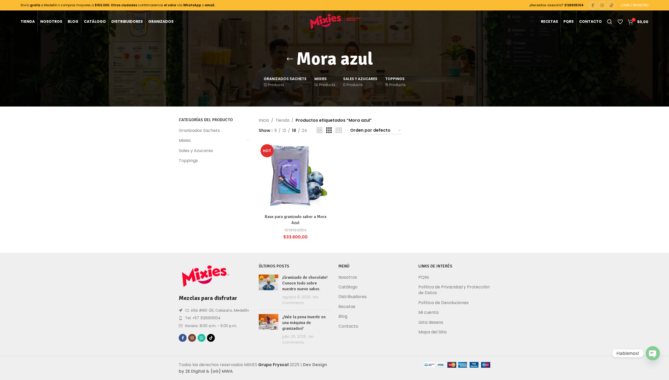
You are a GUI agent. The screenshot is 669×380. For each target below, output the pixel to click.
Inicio (264, 120)
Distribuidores (352, 297)
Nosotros (347, 277)
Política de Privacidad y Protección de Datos (454, 290)
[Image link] (205, 276)
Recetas (346, 307)
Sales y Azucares (196, 151)
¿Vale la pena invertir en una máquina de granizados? (304, 322)
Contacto (348, 326)
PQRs (423, 277)
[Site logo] (334, 21)
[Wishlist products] (620, 21)
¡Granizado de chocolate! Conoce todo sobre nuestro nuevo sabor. (304, 283)
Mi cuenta (428, 312)
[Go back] (289, 59)
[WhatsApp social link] (201, 338)
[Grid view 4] (339, 130)
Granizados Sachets (199, 130)
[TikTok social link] (611, 5)
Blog (342, 316)
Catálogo (347, 287)
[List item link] (215, 318)
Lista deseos (430, 322)
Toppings (188, 161)
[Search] (609, 21)
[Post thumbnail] (268, 290)
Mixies (185, 140)
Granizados (295, 230)
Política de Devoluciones (443, 303)
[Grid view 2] (319, 130)
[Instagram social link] (602, 5)
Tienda (282, 120)
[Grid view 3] (329, 130)
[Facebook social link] (593, 5)
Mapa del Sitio (432, 332)
